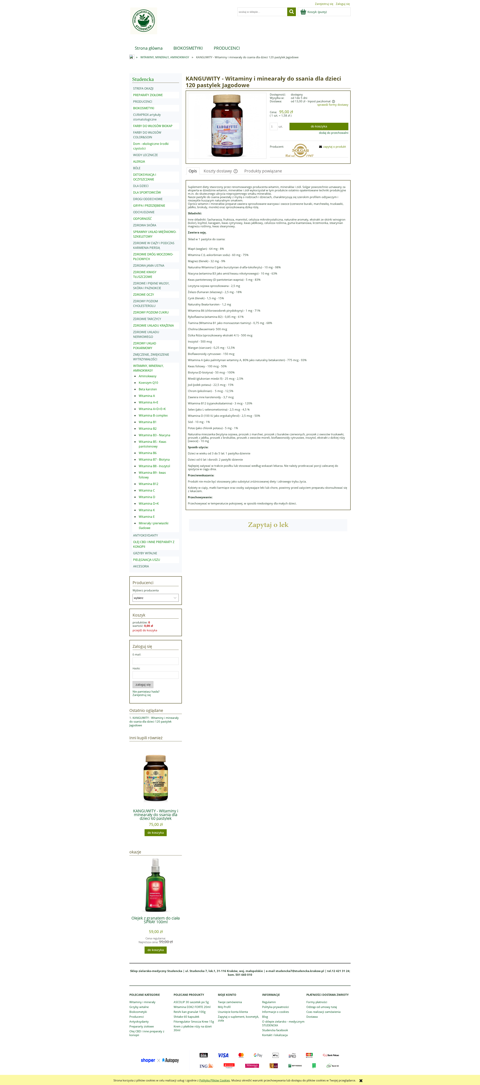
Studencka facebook (275, 1030)
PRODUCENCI (142, 102)
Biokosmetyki (138, 1012)
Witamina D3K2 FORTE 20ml (192, 1007)
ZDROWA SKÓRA (144, 225)
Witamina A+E (148, 402)
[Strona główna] (143, 23)
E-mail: (137, 654)
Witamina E (147, 517)
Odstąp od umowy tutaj (321, 1007)
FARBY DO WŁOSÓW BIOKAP (152, 126)
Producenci (136, 1016)
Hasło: (136, 668)
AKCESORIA (141, 566)
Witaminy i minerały (142, 1002)
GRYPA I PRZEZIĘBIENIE (149, 206)
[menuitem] (148, 48)
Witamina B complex (153, 415)
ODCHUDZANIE (143, 212)
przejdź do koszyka (145, 630)
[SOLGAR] (299, 150)
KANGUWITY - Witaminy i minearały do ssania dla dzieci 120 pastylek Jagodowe (154, 721)
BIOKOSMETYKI (143, 108)
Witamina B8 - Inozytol (154, 466)
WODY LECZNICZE (145, 155)
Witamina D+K (149, 503)
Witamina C (147, 490)
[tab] (193, 171)
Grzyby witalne (139, 1007)
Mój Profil (224, 1007)
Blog (265, 1016)
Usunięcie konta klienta (233, 1012)
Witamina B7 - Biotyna (154, 459)
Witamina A (147, 396)
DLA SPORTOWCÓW (147, 192)
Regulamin (269, 1002)
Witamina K (147, 510)
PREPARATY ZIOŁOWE (148, 95)
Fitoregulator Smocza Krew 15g (194, 1021)
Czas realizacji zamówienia (323, 1012)
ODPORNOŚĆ (142, 219)
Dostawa (312, 1016)
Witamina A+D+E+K (152, 409)
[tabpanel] (268, 345)
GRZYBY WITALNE (145, 553)
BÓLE (136, 168)
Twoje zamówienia (230, 1002)
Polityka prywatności (275, 1007)
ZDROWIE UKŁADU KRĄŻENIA (153, 325)
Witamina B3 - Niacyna (154, 435)
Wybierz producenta (146, 590)
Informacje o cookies (275, 1012)
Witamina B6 (148, 453)
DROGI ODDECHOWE (148, 199)
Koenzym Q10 (148, 383)
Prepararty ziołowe (141, 1026)
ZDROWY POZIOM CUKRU (151, 312)
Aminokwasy (147, 376)
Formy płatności (316, 1002)
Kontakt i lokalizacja (275, 1035)
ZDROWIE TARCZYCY (147, 319)
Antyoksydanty (139, 1021)
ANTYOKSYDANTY (145, 535)
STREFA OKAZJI (143, 88)
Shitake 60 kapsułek (186, 1016)
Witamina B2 (148, 429)
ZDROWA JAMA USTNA (148, 265)
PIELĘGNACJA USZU (146, 560)
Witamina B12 (148, 484)
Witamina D (147, 497)
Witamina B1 (148, 422)
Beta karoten (148, 389)
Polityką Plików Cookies (214, 1080)
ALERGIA (139, 161)
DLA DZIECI (140, 186)
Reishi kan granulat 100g (190, 1012)
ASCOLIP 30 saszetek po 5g (191, 1002)
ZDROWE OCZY (143, 295)
